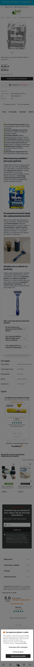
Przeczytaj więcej (21, 643)
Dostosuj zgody (18, 652)
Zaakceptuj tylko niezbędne (18, 647)
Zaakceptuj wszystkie (18, 656)
